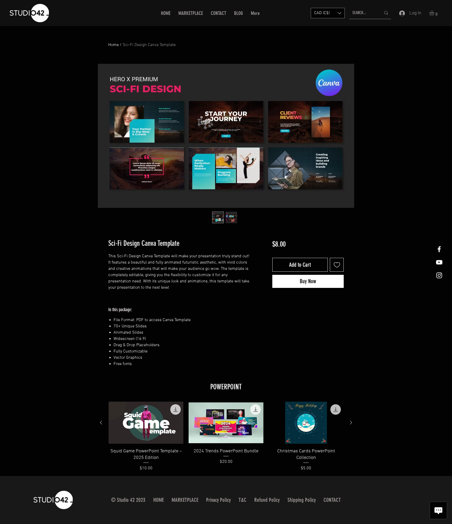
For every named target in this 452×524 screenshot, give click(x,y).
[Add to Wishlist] (337, 265)
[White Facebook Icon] (439, 249)
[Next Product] (351, 422)
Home (113, 45)
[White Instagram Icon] (439, 275)
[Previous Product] (101, 422)
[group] (226, 436)
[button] (328, 13)
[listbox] (328, 13)
